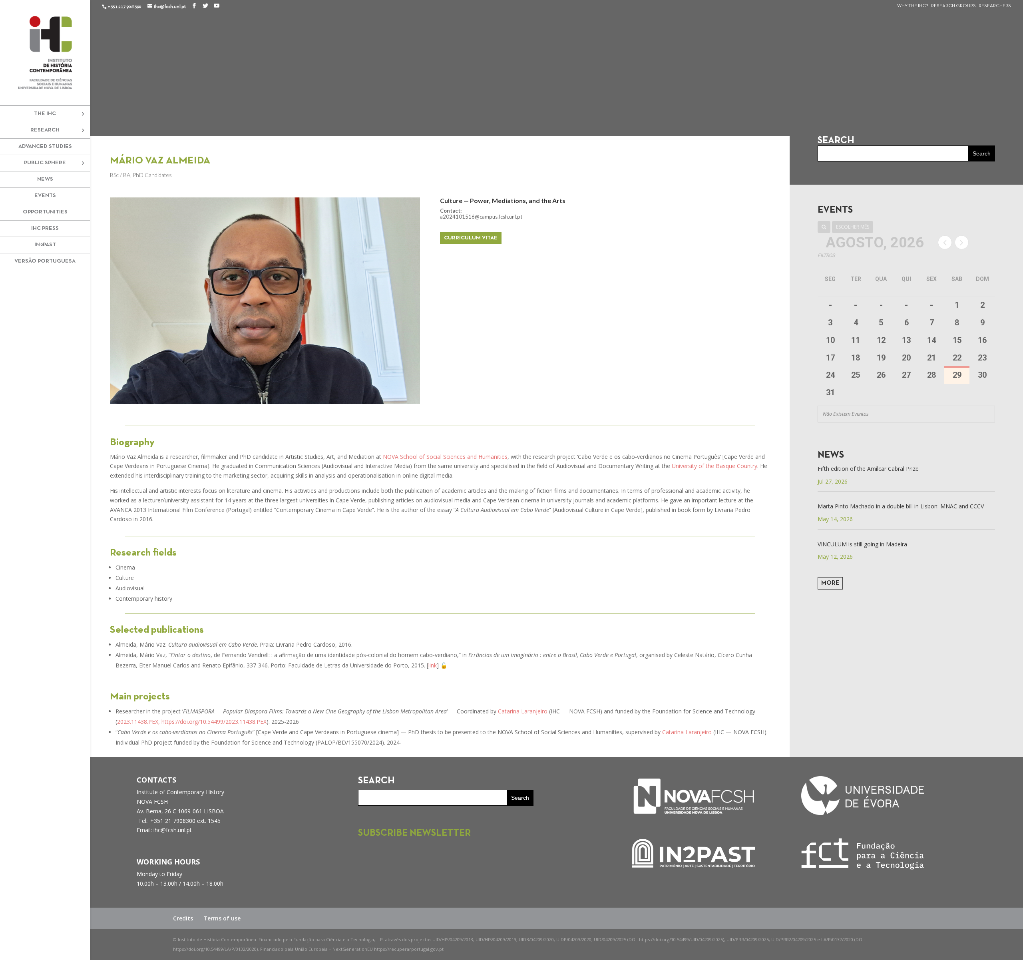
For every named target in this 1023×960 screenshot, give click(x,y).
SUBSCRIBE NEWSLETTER (414, 833)
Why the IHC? (912, 6)
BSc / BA (120, 174)
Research (45, 130)
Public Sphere (45, 162)
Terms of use (222, 918)
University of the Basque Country (714, 466)
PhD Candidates (152, 174)
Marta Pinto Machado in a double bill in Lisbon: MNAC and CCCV (901, 506)
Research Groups (953, 6)
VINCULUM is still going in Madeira (862, 544)
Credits (183, 918)
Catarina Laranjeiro (522, 711)
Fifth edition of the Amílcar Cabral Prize (868, 468)
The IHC (45, 113)
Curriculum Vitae (471, 238)
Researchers (995, 6)
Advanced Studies (45, 146)
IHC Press (45, 228)
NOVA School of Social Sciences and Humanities (445, 456)
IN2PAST (45, 244)
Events (45, 195)
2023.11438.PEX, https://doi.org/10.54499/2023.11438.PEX (192, 721)
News (45, 179)
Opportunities (45, 212)
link (432, 665)
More (830, 583)
